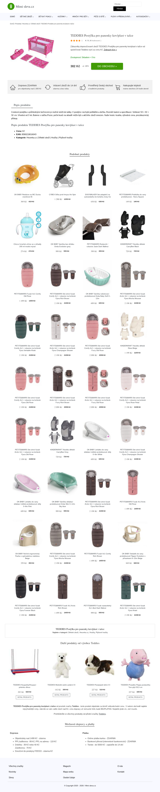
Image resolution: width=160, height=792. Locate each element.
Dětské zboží (26, 17)
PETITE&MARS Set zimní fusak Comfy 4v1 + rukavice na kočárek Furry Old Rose (97, 348)
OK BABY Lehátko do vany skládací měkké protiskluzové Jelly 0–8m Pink (27, 504)
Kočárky (62, 17)
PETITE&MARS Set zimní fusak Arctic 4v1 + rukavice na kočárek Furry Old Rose (97, 400)
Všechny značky (16, 766)
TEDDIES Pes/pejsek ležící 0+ (98, 685)
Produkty (18, 24)
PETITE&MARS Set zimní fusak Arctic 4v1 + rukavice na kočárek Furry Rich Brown (62, 400)
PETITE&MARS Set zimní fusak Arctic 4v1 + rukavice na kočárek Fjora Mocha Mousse (132, 296)
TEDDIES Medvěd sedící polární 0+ (62, 685)
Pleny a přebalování (120, 17)
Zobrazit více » (110, 50)
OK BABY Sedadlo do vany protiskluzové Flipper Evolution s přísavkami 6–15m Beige (132, 556)
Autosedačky (142, 17)
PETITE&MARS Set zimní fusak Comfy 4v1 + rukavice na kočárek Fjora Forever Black (27, 608)
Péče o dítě (99, 17)
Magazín (67, 766)
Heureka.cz (26, 24)
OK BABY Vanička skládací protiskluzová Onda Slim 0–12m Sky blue (62, 504)
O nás (120, 766)
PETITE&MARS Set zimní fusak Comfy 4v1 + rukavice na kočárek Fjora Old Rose (27, 400)
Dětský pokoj (44, 17)
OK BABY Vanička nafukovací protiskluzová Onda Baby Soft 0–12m (97, 296)
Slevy (11, 777)
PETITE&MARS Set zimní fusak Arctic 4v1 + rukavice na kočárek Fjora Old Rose (27, 452)
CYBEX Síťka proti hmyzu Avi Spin (62, 195)
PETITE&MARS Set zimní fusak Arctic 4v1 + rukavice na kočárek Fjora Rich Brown (97, 504)
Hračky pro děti (79, 17)
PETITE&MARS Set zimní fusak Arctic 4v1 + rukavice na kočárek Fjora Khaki (132, 608)
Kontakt (121, 772)
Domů (12, 17)
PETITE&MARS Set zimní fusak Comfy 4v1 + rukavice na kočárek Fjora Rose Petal (132, 400)
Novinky (12, 772)
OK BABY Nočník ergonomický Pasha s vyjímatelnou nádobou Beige (27, 556)
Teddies (84, 50)
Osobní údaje (69, 777)
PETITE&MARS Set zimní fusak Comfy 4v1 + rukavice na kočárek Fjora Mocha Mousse (62, 556)
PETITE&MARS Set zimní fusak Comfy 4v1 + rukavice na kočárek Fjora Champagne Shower (132, 452)
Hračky (92, 632)
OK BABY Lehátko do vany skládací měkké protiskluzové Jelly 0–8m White (97, 452)
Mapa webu (68, 772)
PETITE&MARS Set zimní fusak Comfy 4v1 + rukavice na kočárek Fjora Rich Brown (62, 296)
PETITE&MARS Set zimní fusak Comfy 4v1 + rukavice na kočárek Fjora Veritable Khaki (27, 348)
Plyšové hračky (102, 632)
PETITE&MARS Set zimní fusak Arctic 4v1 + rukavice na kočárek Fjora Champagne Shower (62, 348)
